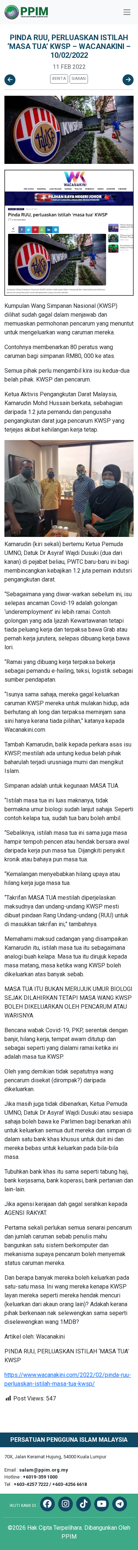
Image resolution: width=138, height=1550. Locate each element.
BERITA (59, 78)
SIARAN (78, 78)
